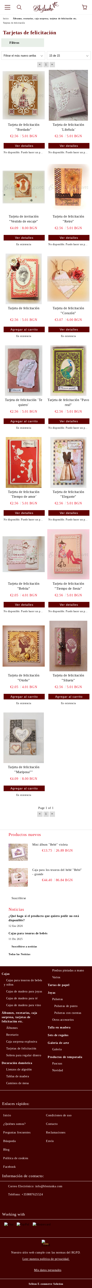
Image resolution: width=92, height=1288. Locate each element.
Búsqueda (9, 1141)
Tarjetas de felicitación (21, 1048)
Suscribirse (19, 898)
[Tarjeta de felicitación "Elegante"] (68, 462)
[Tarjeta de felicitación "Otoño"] (24, 646)
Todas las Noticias (19, 954)
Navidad (57, 1070)
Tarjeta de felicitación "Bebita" (24, 586)
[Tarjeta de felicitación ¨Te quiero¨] (24, 370)
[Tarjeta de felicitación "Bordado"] (24, 95)
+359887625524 (32, 1194)
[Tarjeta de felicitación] (24, 279)
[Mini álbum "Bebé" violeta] (18, 852)
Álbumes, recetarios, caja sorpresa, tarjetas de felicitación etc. (19, 1017)
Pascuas (57, 1063)
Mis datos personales (47, 1270)
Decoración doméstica (17, 1063)
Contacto (52, 1124)
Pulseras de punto (65, 1006)
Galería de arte (58, 1043)
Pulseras (57, 999)
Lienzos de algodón (19, 1069)
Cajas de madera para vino (23, 1005)
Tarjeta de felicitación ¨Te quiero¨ (23, 402)
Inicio (7, 1115)
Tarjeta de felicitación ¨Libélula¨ (68, 127)
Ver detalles (24, 145)
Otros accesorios (63, 1019)
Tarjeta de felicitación (24, 308)
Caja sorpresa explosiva (21, 1041)
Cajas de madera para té (21, 998)
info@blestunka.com (48, 1186)
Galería (57, 1049)
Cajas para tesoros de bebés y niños (23, 982)
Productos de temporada (65, 1057)
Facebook (9, 1166)
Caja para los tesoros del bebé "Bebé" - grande (57, 872)
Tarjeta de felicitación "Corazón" (68, 310)
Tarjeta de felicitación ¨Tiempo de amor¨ (24, 494)
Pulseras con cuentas (67, 1012)
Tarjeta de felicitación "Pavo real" (68, 402)
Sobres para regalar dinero (23, 1055)
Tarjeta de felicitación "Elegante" (68, 494)
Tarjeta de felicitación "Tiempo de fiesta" (68, 586)
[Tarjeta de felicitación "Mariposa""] (24, 737)
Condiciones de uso (58, 1115)
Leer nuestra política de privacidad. (46, 1259)
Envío (50, 1141)
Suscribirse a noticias (24, 946)
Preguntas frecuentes (16, 1132)
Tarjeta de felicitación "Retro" (68, 219)
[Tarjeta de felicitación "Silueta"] (68, 646)
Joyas (51, 992)
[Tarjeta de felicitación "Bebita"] (24, 554)
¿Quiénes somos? (14, 1124)
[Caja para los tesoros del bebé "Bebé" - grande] (18, 877)
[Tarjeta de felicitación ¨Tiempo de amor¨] (24, 462)
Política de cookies (15, 1158)
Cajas (6, 973)
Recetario (12, 1034)
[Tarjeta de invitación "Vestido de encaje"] (24, 187)
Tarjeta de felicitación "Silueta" (68, 677)
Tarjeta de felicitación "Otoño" (24, 677)
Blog (6, 1149)
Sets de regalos (58, 1035)
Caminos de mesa (17, 1083)
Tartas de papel (58, 985)
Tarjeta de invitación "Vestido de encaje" (24, 219)
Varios (56, 977)
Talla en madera (59, 1027)
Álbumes (12, 1027)
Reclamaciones (55, 1132)
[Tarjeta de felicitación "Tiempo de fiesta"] (68, 554)
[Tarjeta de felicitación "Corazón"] (68, 279)
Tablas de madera (17, 1076)
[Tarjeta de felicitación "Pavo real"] (68, 370)
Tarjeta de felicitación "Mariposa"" (24, 769)
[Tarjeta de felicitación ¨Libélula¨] (68, 95)
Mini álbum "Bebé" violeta (50, 844)
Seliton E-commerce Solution (46, 1283)
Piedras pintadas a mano (68, 970)
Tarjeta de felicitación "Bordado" (24, 127)
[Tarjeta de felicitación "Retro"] (68, 187)
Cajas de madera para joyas (24, 991)
